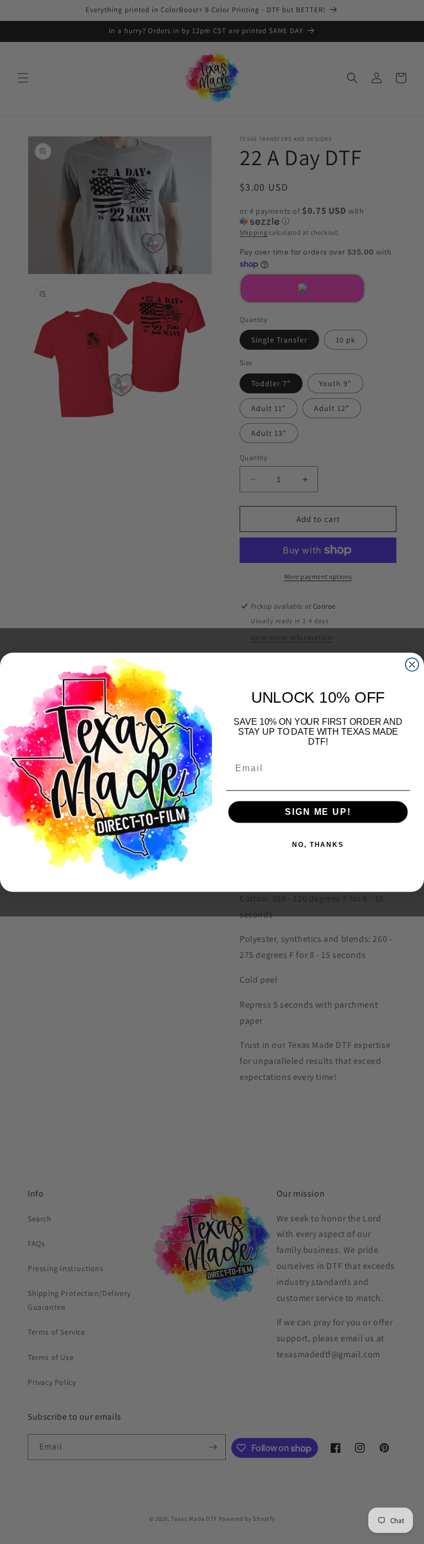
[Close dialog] (412, 664)
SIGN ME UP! (318, 811)
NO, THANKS (318, 845)
